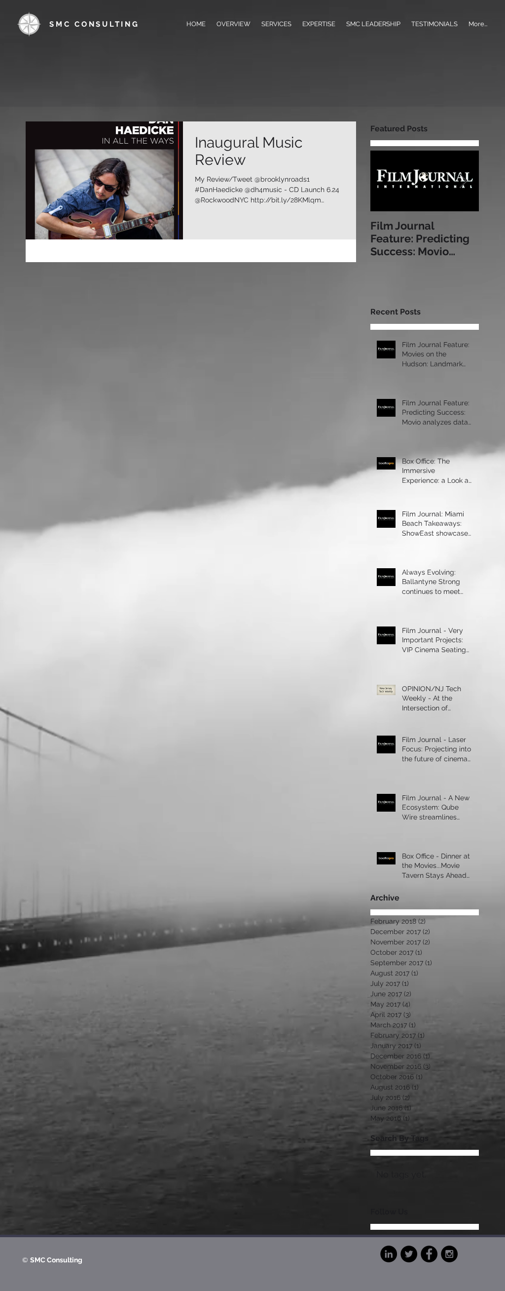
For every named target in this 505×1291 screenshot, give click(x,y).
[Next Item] (463, 181)
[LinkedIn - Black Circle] (388, 1254)
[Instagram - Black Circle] (449, 1254)
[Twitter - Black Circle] (408, 1254)
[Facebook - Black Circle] (429, 1254)
